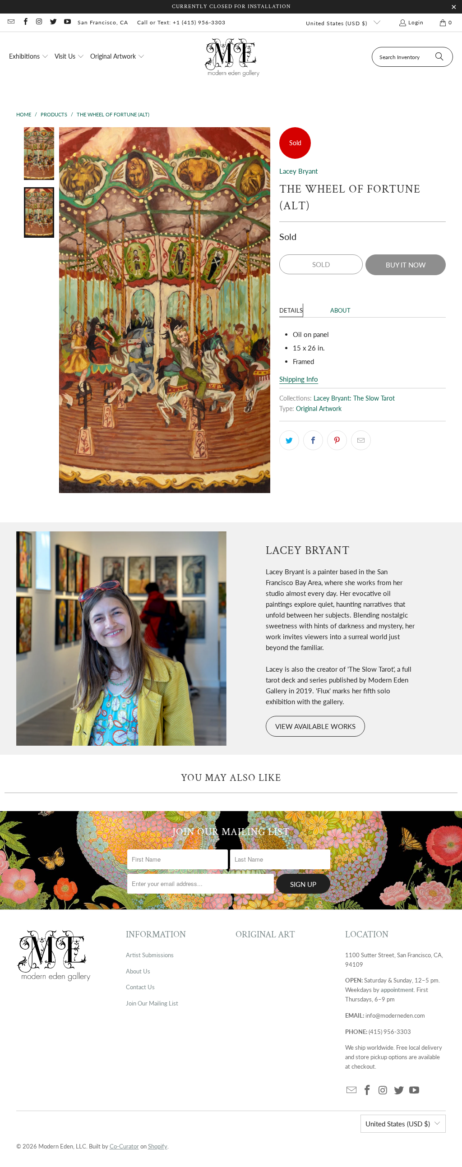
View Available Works (315, 726)
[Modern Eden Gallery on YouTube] (67, 22)
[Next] (263, 310)
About (340, 310)
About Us (138, 971)
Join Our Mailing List (152, 1003)
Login (416, 22)
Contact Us (140, 987)
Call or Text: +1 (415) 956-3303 (181, 22)
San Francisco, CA (103, 22)
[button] (29, 57)
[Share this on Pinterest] (337, 440)
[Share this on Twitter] (289, 440)
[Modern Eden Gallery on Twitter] (53, 22)
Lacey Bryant (298, 171)
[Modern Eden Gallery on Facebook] (24, 22)
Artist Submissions (150, 955)
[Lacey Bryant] (121, 638)
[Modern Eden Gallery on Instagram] (39, 22)
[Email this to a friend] (361, 440)
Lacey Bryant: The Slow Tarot (354, 398)
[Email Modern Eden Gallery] (10, 22)
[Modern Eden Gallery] (232, 57)
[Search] (439, 57)
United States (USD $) (337, 23)
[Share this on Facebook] (313, 440)
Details (291, 310)
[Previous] (66, 310)
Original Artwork (319, 408)
